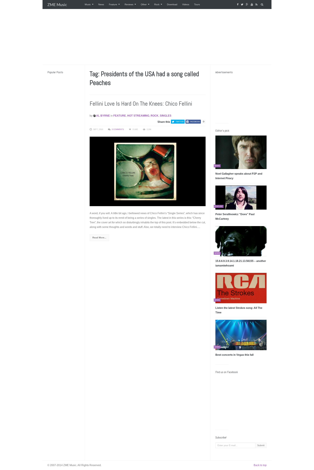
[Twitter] (242, 4)
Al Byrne (103, 115)
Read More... (99, 237)
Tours (197, 4)
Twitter (180, 122)
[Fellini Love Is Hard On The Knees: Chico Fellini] (148, 171)
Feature (113, 4)
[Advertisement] (157, 37)
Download (172, 4)
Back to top (260, 465)
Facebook (195, 122)
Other (144, 4)
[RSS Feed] (256, 4)
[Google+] (247, 4)
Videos (185, 4)
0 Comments (118, 129)
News (101, 4)
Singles (165, 115)
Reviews (129, 4)
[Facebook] (238, 4)
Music (88, 4)
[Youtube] (252, 4)
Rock (156, 4)
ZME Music (57, 4)
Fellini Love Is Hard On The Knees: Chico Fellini (141, 103)
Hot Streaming (138, 115)
